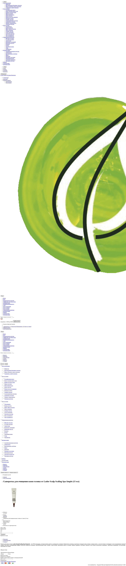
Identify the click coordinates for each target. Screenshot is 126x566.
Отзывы (5, 361)
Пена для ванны (9, 30)
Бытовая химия (6, 50)
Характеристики (7, 540)
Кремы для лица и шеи (11, 12)
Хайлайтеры (8, 49)
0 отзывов (5, 513)
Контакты (5, 71)
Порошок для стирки (10, 57)
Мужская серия (6, 64)
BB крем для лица (10, 38)
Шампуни (8, 4)
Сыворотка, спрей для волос (12, 7)
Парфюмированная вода (8, 304)
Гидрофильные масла (10, 10)
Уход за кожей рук (10, 36)
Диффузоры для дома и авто (9, 301)
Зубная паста (9, 52)
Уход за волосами (7, 3)
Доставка (5, 70)
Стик (4, 305)
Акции (4, 358)
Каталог (4, 364)
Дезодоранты (9, 26)
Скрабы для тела (9, 31)
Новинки (5, 356)
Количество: (3, 528)
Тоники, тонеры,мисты (11, 23)
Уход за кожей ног (10, 34)
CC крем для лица (10, 39)
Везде (4, 298)
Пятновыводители (10, 58)
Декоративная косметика (8, 37)
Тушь (7, 47)
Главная (5, 477)
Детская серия (6, 63)
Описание (5, 539)
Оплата (4, 69)
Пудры (7, 45)
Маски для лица (9, 13)
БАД (4, 299)
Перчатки (8, 56)
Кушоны (8, 44)
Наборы (5, 62)
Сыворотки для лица (10, 21)
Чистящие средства (10, 60)
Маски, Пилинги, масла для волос (13, 6)
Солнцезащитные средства (12, 20)
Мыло (7, 55)
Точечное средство (10, 24)
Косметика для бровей (11, 42)
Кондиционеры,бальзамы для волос (14, 5)
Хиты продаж (6, 357)
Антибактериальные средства (12, 51)
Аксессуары (8, 40)
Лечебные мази (6, 303)
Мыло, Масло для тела (11, 29)
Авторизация (9, 81)
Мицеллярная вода (10, 14)
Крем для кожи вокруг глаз (12, 11)
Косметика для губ (10, 43)
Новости (5, 359)
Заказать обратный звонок (9, 324)
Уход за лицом (6, 8)
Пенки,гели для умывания (12, 17)
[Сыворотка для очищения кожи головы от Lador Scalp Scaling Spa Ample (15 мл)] (14, 510)
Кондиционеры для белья (11, 53)
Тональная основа (10, 46)
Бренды (5, 355)
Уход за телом (6, 25)
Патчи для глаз (9, 16)
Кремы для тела (9, 27)
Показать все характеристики (9, 525)
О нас (4, 68)
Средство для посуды (10, 59)
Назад (5, 1)
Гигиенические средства (8, 300)
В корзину (3, 534)
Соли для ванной (9, 32)
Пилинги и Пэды (9, 18)
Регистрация (8, 82)
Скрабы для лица (9, 19)
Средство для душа (10, 33)
